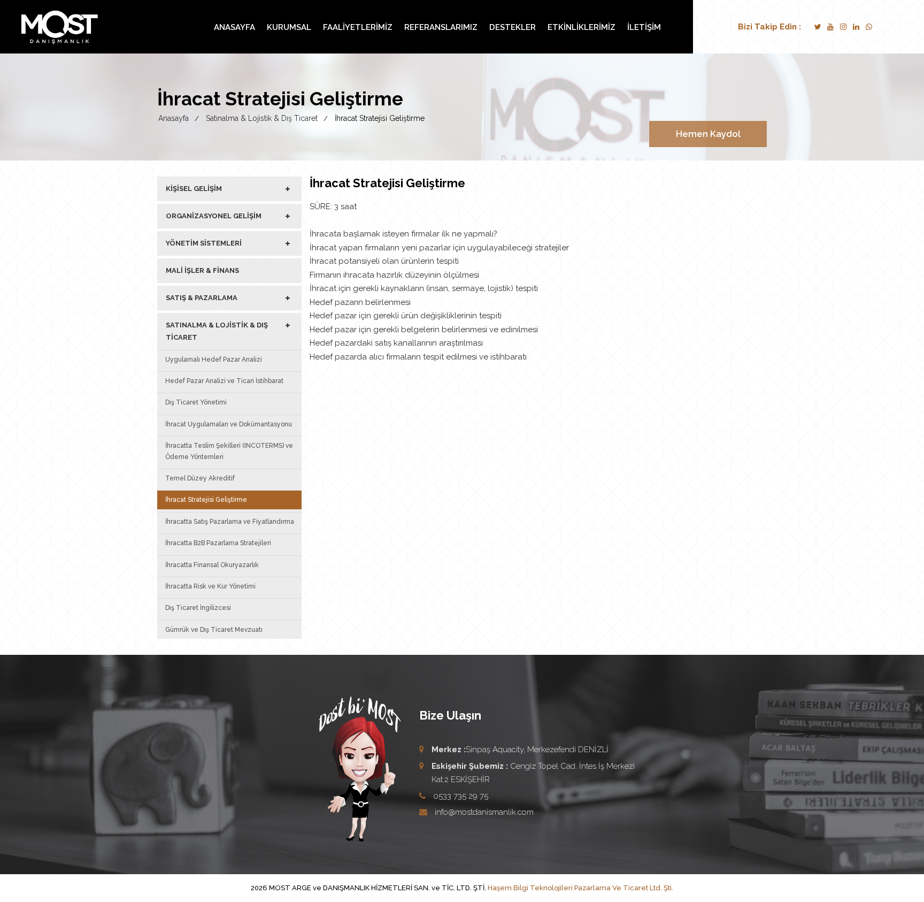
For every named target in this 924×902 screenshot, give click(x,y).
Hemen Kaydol (708, 133)
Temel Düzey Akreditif (200, 478)
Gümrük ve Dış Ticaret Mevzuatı (214, 629)
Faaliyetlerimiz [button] (357, 27)
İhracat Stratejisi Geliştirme (206, 499)
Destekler (512, 27)
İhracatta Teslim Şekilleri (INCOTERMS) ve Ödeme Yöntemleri (229, 451)
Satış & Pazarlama (201, 298)
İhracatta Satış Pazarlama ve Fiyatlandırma (229, 521)
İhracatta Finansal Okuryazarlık (212, 565)
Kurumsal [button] (289, 27)
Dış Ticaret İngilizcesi (198, 607)
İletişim (644, 27)
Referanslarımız (441, 27)
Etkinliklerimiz (581, 27)
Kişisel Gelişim (194, 189)
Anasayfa (234, 27)
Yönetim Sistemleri (204, 243)
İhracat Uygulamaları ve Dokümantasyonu (228, 424)
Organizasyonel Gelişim (213, 216)
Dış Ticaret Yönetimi (196, 402)
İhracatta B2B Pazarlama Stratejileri (218, 543)
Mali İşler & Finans (202, 270)
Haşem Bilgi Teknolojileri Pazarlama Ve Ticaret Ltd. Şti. (580, 888)
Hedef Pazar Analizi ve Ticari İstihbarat (224, 381)
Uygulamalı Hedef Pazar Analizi (213, 359)
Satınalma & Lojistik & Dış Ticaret (217, 331)
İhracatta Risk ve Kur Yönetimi (210, 586)
